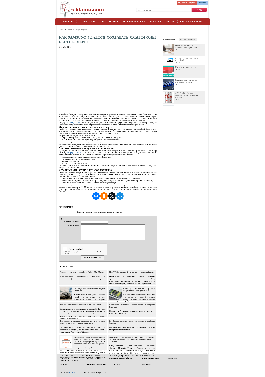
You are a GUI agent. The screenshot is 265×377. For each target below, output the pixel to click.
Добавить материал (187, 3)
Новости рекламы (134, 21)
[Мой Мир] (120, 196)
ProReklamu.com (75, 373)
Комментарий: (73, 225)
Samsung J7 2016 (73, 122)
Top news (68, 21)
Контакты (146, 364)
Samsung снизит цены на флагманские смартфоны (81, 305)
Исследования (109, 21)
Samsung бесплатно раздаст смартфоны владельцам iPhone (139, 289)
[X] (112, 196)
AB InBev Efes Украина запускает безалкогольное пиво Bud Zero (187, 95)
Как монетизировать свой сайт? (187, 67)
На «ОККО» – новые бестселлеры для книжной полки (131, 272)
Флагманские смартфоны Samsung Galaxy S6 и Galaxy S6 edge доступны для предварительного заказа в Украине (132, 339)
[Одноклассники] (104, 196)
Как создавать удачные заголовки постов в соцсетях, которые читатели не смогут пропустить (82, 322)
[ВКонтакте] (96, 196)
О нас (117, 364)
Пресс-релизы (87, 21)
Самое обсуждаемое (187, 39)
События (155, 21)
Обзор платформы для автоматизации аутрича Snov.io (187, 46)
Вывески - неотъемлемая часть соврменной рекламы (187, 81)
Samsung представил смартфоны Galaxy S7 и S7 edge (82, 272)
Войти (203, 3)
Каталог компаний (191, 21)
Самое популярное (169, 39)
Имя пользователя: (71, 222)
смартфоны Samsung (75, 153)
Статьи (170, 21)
